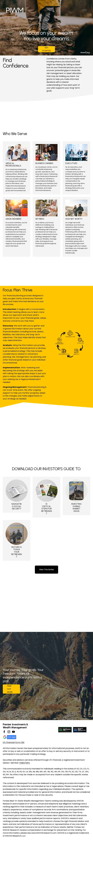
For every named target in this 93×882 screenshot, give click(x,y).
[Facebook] (4, 731)
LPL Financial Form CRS (13, 742)
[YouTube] (13, 731)
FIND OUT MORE (10, 689)
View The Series (46, 569)
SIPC (28, 762)
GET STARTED (46, 49)
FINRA (22, 762)
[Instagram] (8, 731)
